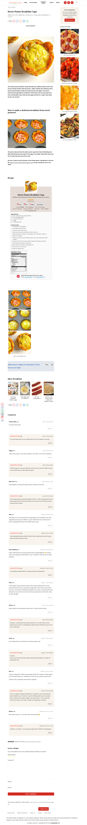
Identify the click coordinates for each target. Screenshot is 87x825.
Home (25, 2)
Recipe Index (33, 2)
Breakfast (13, 7)
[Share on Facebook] (17, 21)
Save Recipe (40, 204)
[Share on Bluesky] (24, 21)
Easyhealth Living (32, 210)
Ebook (51, 2)
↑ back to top (43, 809)
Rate (32, 204)
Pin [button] (26, 204)
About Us (32, 812)
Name (10, 781)
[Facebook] (65, 2)
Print (20, 204)
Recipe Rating (11, 754)
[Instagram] (72, 2)
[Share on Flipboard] (2, 417)
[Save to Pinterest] (14, 21)
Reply (50, 428)
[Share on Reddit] (20, 21)
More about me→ (70, 20)
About (58, 2)
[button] (28, 199)
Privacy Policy (11, 812)
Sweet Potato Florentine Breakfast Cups (21, 162)
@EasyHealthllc (28, 277)
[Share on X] (2, 414)
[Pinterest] (68, 2)
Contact (40, 812)
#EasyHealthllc (40, 277)
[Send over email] (27, 21)
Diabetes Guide (43, 2)
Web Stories (47, 812)
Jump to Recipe (30, 25)
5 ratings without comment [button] (32, 741)
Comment (11, 760)
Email (10, 787)
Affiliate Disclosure (22, 812)
